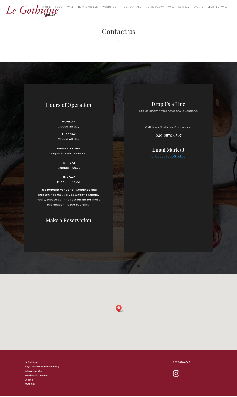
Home (47, 7)
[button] (120, 308)
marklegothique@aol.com (168, 156)
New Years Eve (88, 7)
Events (198, 7)
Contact (49, 15)
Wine (70, 7)
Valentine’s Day (178, 7)
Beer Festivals (217, 7)
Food (59, 7)
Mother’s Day (155, 7)
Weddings (109, 7)
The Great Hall (130, 7)
